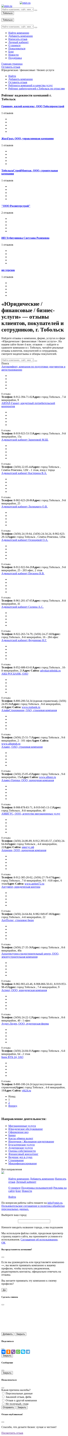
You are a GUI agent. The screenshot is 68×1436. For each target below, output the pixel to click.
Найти (12, 76)
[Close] (2, 1257)
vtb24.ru (26, 1090)
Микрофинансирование (22, 1163)
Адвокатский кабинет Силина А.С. (22, 606)
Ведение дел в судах (20, 1157)
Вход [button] (4, 16)
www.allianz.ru (47, 777)
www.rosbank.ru (31, 707)
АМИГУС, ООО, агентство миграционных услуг (30, 813)
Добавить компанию (20, 79)
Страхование (16, 1160)
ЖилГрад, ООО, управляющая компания (27, 138)
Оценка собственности (22, 1150)
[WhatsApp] (18, 1352)
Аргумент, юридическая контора (20, 886)
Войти (12, 1196)
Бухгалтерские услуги (21, 1144)
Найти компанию (18, 1178)
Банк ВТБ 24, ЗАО (12, 1057)
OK (3, 1242)
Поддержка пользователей (37, 1187)
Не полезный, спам (17, 1403)
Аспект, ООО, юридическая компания (24, 990)
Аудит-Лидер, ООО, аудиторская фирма (25, 1023)
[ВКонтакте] (3, 1352)
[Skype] (23, 1352)
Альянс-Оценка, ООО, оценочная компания (27, 780)
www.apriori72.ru (34, 883)
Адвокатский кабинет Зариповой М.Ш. (24, 439)
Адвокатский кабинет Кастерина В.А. (24, 473)
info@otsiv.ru (54, 1202)
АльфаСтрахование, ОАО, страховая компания (29, 710)
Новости (27, 1190)
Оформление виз (18, 1132)
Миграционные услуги (22, 1125)
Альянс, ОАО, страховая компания (22, 746)
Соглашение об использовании (39, 1239)
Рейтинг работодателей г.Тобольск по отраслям (36, 88)
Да (4, 1290)
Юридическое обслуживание (25, 1128)
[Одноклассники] (8, 1352)
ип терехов (8, 270)
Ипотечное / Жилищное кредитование (31, 1141)
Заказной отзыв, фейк (18, 1396)
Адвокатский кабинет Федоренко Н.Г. (24, 640)
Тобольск (8, 13)
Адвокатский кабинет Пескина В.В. (22, 573)
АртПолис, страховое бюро (17, 920)
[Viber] (13, 1352)
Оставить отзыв (17, 82)
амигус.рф (28, 847)
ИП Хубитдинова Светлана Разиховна (25, 237)
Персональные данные (19, 1393)
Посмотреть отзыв (12, 1432)
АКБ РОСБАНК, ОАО (14, 673)
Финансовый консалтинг (23, 1154)
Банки (12, 1135)
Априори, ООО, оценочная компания (23, 850)
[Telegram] (28, 1352)
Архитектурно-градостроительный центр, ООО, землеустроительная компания (30, 955)
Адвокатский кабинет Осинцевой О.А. (24, 539)
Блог (18, 1190)
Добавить (8, 1334)
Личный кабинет (26, 1181)
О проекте (14, 1187)
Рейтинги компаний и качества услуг (30, 85)
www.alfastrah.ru (10, 743)
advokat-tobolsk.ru (50, 670)
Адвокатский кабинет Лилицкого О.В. (24, 506)
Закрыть (20, 1334)
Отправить (8, 1407)
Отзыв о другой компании (21, 1400)
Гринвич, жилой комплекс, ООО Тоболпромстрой (32, 106)
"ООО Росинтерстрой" (15, 205)
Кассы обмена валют (20, 1138)
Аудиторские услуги (20, 1147)
